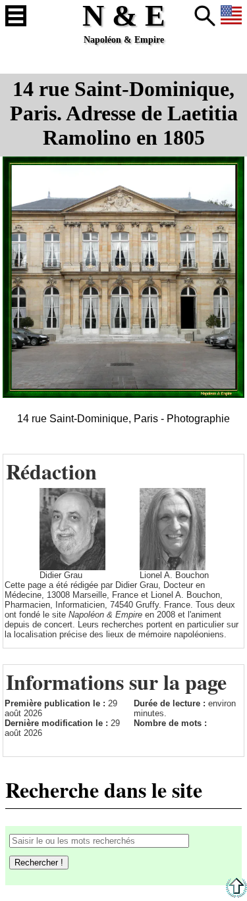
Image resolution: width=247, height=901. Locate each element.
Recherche (204, 15)
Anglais (231, 15)
